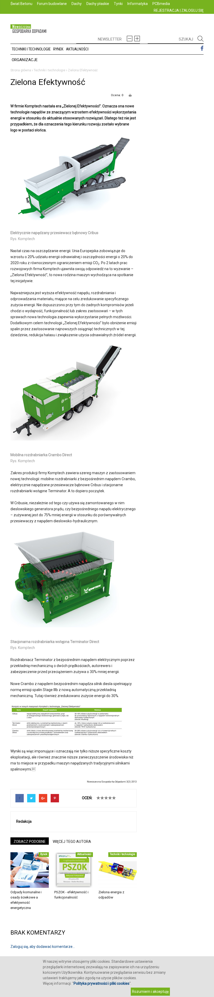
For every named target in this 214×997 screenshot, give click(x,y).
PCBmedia (161, 4)
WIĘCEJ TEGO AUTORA (72, 841)
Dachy (77, 4)
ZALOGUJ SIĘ (192, 10)
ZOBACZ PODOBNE (30, 841)
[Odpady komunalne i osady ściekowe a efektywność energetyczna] (29, 870)
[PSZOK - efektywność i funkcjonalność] (73, 870)
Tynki (118, 4)
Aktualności (77, 49)
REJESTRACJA (166, 10)
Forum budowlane (52, 4)
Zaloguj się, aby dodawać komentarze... (42, 946)
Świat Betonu (21, 4)
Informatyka (137, 4)
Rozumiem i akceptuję (150, 991)
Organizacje (25, 59)
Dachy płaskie (97, 4)
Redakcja (24, 821)
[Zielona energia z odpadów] (117, 870)
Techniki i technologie (31, 49)
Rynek (58, 49)
